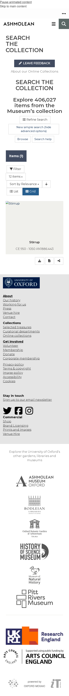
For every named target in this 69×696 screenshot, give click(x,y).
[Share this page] (58, 261)
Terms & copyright (17, 368)
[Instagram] (30, 413)
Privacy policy (13, 364)
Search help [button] (43, 139)
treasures (23, 327)
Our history (11, 300)
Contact (9, 317)
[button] (64, 13)
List (16, 191)
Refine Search (36, 119)
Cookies (9, 381)
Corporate (11, 358)
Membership (13, 350)
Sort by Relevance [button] (23, 184)
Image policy (13, 373)
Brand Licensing (15, 425)
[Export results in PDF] (49, 261)
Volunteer (10, 346)
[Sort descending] (46, 184)
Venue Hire (11, 434)
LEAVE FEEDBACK (36, 63)
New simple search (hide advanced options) (33, 129)
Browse (22, 139)
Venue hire (11, 312)
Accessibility (12, 377)
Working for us (14, 304)
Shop (7, 421)
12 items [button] (14, 176)
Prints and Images (17, 429)
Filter (17, 169)
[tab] (16, 156)
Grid (32, 191)
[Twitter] (8, 413)
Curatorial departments (21, 331)
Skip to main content (13, 6)
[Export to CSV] (39, 261)
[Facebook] (20, 413)
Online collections (17, 335)
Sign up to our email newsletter (27, 400)
